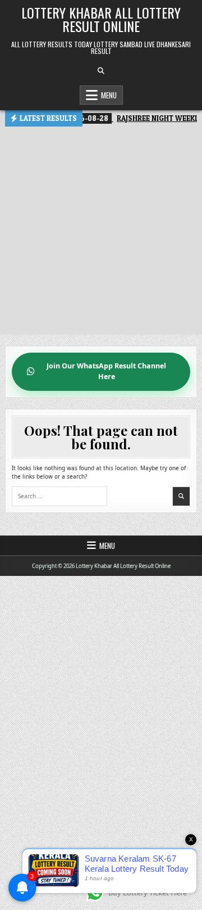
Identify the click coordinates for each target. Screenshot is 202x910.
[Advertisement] (101, 233)
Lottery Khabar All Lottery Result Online (101, 19)
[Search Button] (101, 71)
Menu (109, 95)
